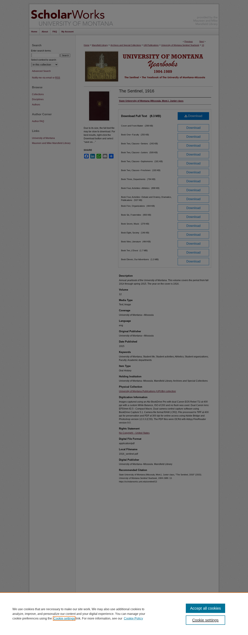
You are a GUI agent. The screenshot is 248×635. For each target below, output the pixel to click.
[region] (124, 613)
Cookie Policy (133, 618)
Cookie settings (64, 618)
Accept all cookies (205, 608)
